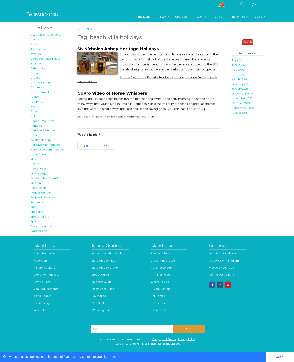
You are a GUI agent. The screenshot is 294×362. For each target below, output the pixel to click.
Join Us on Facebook (222, 253)
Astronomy (37, 49)
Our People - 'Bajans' (44, 178)
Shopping (36, 211)
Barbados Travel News (45, 58)
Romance (36, 202)
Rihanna (35, 183)
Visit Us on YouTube (221, 267)
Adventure (37, 39)
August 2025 (240, 112)
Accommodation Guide (107, 253)
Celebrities (37, 68)
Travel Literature (40, 226)
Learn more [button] (112, 356)
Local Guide (38, 154)
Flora (33, 111)
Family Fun (37, 101)
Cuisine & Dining (41, 82)
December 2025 (242, 93)
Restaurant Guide (103, 288)
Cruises (35, 77)
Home (80, 29)
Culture (35, 87)
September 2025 (243, 107)
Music (34, 159)
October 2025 (241, 103)
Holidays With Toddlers (45, 144)
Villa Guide (99, 303)
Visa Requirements (46, 288)
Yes (86, 145)
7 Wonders (40, 260)
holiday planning (41, 139)
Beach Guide (100, 274)
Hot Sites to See (161, 267)
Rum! (33, 207)
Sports (34, 221)
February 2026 (241, 84)
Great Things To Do (163, 260)
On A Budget (39, 173)
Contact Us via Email (222, 274)
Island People (42, 295)
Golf (33, 116)
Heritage (36, 125)
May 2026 (238, 69)
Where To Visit (160, 281)
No (105, 145)
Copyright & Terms (164, 339)
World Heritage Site (46, 274)
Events (34, 96)
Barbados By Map (103, 260)
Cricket (35, 73)
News (90, 29)
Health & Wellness (42, 120)
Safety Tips (158, 303)
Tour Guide (99, 295)
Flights (34, 106)
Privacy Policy (186, 339)
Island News (158, 310)
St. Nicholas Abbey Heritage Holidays (118, 48)
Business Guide (102, 281)
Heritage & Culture (42, 130)
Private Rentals (160, 288)
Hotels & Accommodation (47, 149)
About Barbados (44, 253)
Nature (34, 163)
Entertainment (39, 92)
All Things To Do (161, 274)
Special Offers (39, 216)
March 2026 (239, 79)
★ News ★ (45, 27)
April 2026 (238, 74)
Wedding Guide (102, 310)
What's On (40, 310)
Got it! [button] (280, 356)
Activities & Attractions (45, 34)
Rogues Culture (40, 192)
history (34, 135)
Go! (188, 329)
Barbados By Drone (105, 267)
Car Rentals (158, 295)
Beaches (36, 63)
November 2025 (242, 98)
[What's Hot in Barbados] (221, 6)
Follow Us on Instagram (224, 260)
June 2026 (238, 64)
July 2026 (237, 60)
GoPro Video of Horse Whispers (112, 93)
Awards (35, 53)
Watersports (38, 230)
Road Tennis (38, 187)
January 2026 (240, 88)
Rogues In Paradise (42, 197)
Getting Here (42, 281)
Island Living (41, 303)
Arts (33, 44)
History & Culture (44, 267)
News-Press (38, 168)
